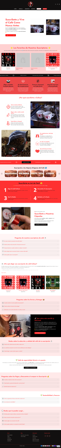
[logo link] (11, 173)
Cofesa (23, 445)
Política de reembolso (36, 440)
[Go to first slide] (59, 174)
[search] (56, 4)
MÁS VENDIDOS (9, 435)
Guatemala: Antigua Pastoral (23, 290)
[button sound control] (58, 41)
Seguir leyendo (3, 272)
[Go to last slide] (2, 174)
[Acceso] (57, 4)
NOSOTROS (9, 440)
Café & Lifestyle (23, 436)
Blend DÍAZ (8, 67)
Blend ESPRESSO (52, 290)
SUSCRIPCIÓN (9, 439)
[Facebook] (45, 436)
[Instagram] (47, 436)
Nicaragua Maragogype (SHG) (52, 67)
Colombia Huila (8, 290)
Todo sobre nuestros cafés (25, 435)
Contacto (34, 435)
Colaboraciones (35, 436)
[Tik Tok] (50, 436)
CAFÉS (8, 436)
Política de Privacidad (36, 439)
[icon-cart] (59, 4)
